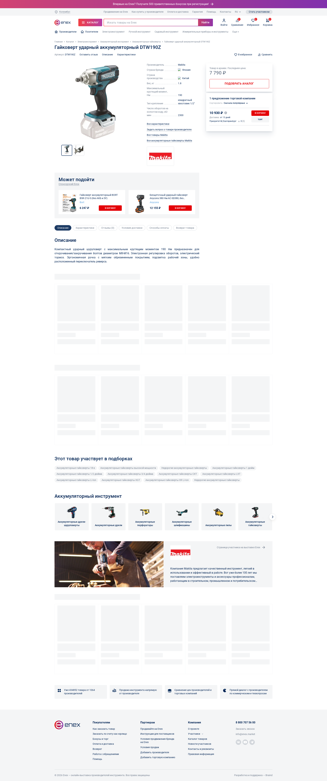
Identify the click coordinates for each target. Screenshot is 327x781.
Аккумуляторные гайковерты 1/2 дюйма (79, 474)
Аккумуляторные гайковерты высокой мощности (128, 468)
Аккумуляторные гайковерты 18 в (76, 468)
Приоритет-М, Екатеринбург (222, 121)
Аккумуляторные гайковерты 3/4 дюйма (130, 474)
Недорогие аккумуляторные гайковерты (184, 468)
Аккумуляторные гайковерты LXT (221, 474)
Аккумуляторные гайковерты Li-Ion (76, 480)
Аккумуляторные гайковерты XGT (121, 480)
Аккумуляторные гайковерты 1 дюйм (233, 468)
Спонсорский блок (69, 184)
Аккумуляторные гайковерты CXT (178, 474)
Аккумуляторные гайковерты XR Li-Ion (167, 480)
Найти (205, 22)
